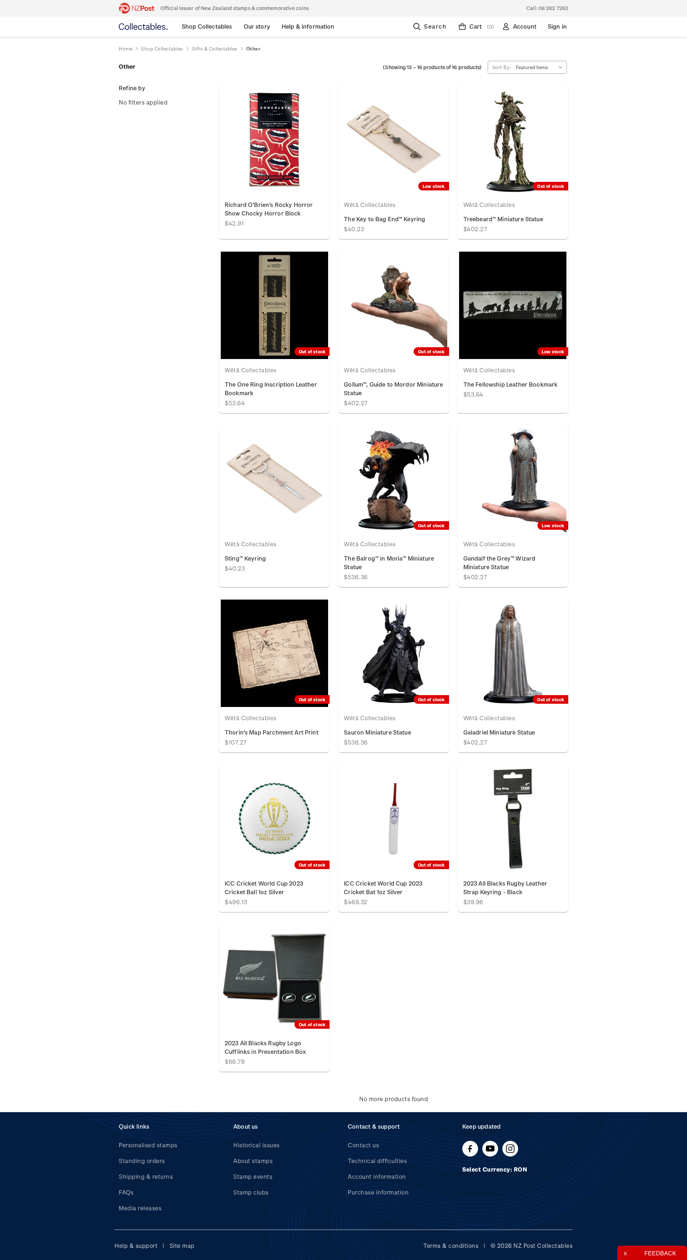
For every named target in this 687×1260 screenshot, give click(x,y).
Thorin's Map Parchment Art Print (271, 732)
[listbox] (540, 67)
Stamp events (252, 1176)
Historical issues (256, 1145)
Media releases (140, 1208)
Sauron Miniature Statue (377, 732)
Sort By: (501, 67)
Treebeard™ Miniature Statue (503, 218)
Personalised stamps (148, 1145)
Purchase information (378, 1192)
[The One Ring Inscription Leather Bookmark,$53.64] (274, 305)
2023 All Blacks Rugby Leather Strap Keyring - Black (505, 887)
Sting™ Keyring (245, 558)
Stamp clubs (251, 1192)
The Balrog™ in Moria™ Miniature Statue (389, 562)
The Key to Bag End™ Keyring (384, 218)
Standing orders (142, 1160)
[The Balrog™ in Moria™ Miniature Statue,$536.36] (393, 479)
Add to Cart (274, 139)
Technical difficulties (377, 1160)
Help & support (135, 1245)
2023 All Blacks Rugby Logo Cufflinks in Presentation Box (265, 1047)
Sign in (557, 26)
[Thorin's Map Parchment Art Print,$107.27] (274, 653)
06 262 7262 (553, 8)
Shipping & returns (146, 1176)
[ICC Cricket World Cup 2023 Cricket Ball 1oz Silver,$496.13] (274, 818)
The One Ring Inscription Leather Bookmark (271, 388)
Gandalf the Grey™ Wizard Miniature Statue (499, 562)
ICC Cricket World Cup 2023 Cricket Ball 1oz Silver (264, 887)
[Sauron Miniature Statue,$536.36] (393, 653)
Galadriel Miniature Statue (499, 732)
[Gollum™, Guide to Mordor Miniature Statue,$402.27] (393, 305)
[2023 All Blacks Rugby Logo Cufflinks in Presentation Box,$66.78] (274, 978)
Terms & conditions (450, 1245)
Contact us (363, 1145)
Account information (377, 1176)
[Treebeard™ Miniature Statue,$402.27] (513, 140)
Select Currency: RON (495, 1169)
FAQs (126, 1192)
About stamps (253, 1160)
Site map (182, 1245)
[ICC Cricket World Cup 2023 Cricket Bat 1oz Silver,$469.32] (393, 818)
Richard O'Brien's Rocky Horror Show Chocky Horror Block (269, 209)
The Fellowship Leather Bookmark (510, 384)
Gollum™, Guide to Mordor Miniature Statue (393, 388)
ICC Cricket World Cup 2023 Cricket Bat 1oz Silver (383, 887)
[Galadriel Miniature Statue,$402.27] (513, 653)
